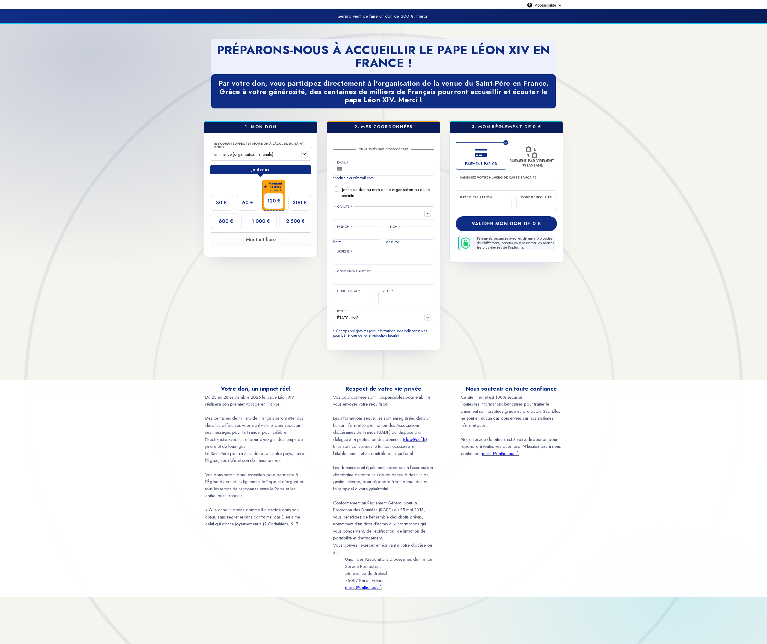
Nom (395, 227)
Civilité (344, 206)
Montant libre (261, 239)
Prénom (344, 227)
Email (342, 162)
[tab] (260, 169)
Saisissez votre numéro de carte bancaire (498, 177)
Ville (388, 291)
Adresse (344, 251)
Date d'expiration (476, 197)
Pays (341, 311)
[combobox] (260, 154)
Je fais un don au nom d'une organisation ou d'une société (386, 193)
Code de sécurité (536, 197)
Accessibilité (545, 5)
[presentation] (260, 169)
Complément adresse (354, 271)
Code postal (348, 291)
